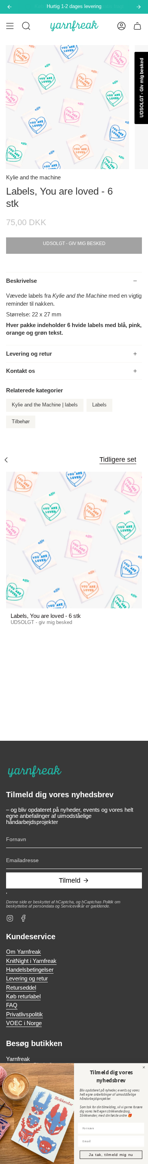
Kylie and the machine (33, 177)
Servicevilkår (73, 906)
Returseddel (21, 988)
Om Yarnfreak (23, 952)
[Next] (138, 6)
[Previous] (9, 6)
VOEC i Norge (24, 1023)
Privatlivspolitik (24, 1014)
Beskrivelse (21, 281)
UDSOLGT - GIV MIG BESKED (74, 243)
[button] (26, 26)
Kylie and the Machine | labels (45, 405)
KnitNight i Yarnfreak (31, 961)
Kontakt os (20, 371)
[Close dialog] (144, 1067)
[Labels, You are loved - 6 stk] (74, 540)
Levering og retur (29, 354)
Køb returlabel (23, 996)
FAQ (11, 1005)
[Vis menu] (9, 26)
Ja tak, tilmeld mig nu (111, 1155)
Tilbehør (21, 421)
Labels (99, 405)
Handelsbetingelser (30, 970)
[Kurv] (137, 26)
